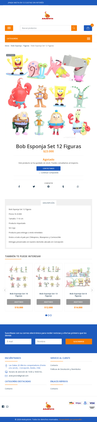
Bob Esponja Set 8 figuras (78, 294)
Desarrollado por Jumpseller (70, 419)
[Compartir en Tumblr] (63, 186)
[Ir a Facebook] (3, 406)
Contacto (54, 365)
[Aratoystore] (47, 16)
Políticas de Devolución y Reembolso (65, 369)
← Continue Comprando (48, 172)
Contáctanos (48, 168)
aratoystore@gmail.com (18, 375)
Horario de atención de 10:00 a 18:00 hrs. (25, 372)
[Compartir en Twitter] (34, 186)
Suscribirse (78, 341)
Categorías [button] (12, 38)
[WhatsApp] (7, 406)
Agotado (18, 302)
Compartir (48, 183)
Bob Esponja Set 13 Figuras (49, 294)
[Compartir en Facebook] (19, 186)
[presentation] (5, 290)
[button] (46, 315)
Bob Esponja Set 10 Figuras (19, 294)
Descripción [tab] (48, 203)
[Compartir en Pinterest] (48, 186)
